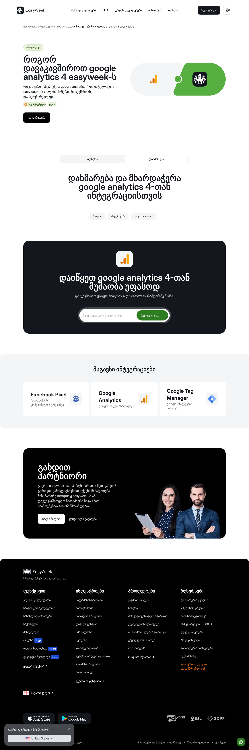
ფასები (173, 10)
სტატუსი (220, 742)
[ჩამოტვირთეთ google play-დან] (74, 718)
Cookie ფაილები (198, 742)
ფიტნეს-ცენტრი (86, 624)
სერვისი (81, 640)
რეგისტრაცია (150, 315)
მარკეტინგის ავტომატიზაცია (147, 616)
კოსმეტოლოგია (87, 648)
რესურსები (154, 10)
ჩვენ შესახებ (189, 656)
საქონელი (30, 624)
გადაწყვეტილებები (128, 10)
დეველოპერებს (192, 632)
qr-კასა (32, 640)
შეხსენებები (31, 632)
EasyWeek (29, 26)
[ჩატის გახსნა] (241, 742)
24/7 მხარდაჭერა (193, 608)
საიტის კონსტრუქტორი (39, 608)
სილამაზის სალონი (89, 600)
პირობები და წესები (151, 742)
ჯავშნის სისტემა (138, 600)
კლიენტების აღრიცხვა (143, 624)
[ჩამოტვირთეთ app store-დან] (39, 718)
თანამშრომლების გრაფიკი (147, 632)
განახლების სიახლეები (197, 648)
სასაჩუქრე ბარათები (37, 616)
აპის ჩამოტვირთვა (193, 616)
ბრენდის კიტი (190, 640)
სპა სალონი (84, 632)
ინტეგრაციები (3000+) (52, 26)
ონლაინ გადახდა (39, 648)
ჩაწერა (133, 608)
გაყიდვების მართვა (141, 640)
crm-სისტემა (136, 648)
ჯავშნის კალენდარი (37, 600)
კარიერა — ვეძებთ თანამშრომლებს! (194, 666)
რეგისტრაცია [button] (209, 10)
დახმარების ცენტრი (194, 600)
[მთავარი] (31, 10)
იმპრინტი (175, 742)
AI (108, 10)
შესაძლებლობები (83, 10)
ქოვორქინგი (84, 672)
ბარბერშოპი (84, 608)
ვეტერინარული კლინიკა (93, 656)
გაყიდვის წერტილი (40, 657)
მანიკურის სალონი (89, 616)
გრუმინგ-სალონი (88, 664)
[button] (227, 10)
